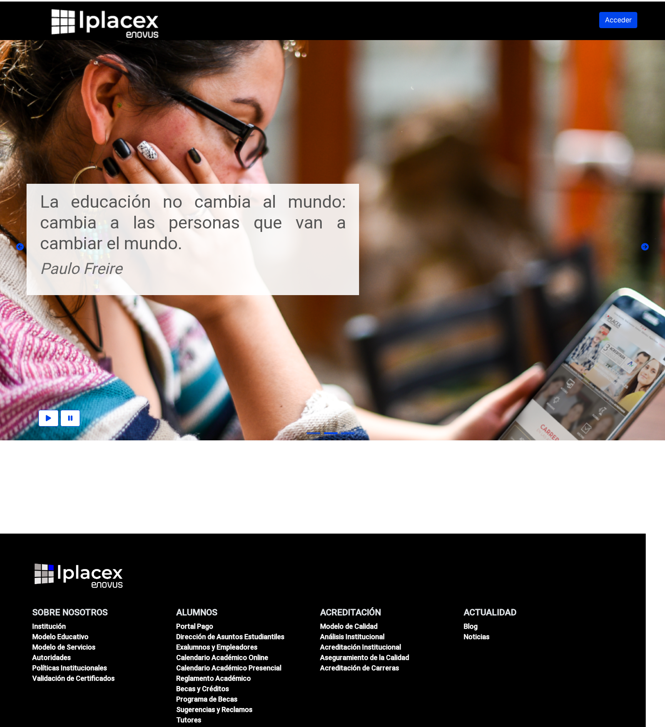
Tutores (188, 720)
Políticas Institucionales (69, 668)
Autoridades (51, 657)
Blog (471, 626)
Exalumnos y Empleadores (216, 647)
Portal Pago (194, 626)
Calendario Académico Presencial (228, 668)
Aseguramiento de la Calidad (364, 657)
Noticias (477, 637)
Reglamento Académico (213, 678)
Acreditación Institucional (360, 647)
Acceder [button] (618, 20)
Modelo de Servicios (63, 647)
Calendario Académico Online (222, 657)
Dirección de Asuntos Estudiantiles (230, 637)
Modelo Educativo (60, 637)
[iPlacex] (78, 575)
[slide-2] (347, 433)
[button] (20, 247)
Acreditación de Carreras (359, 668)
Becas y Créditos (202, 689)
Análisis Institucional (352, 637)
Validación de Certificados (73, 678)
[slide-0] (313, 433)
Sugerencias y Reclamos (214, 709)
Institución (49, 626)
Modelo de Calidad (349, 626)
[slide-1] (331, 433)
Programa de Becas (206, 699)
